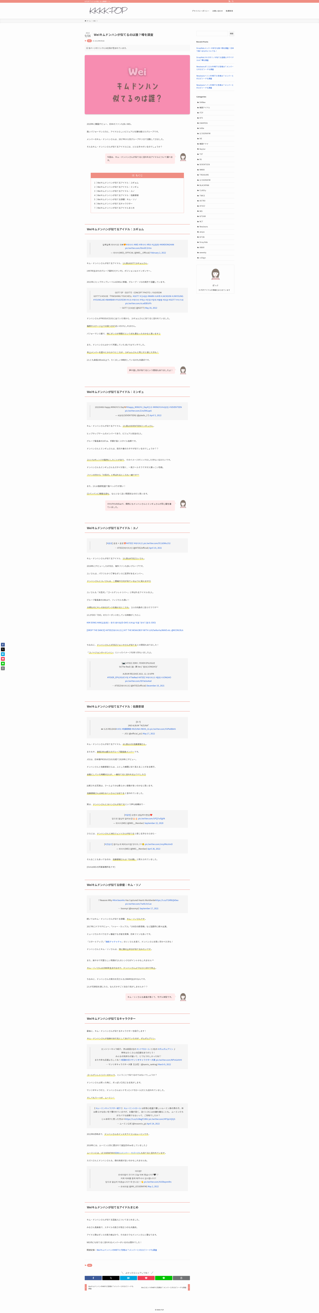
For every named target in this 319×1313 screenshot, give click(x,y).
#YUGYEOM (120, 299)
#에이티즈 (138, 543)
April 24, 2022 (153, 1123)
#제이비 (135, 299)
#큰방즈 (108, 844)
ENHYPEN (203, 123)
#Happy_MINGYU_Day (136, 407)
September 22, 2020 (153, 823)
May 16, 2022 (151, 307)
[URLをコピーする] (181, 1278)
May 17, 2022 (149, 733)
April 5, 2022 (155, 415)
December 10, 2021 (155, 685)
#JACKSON (166, 296)
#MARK (151, 296)
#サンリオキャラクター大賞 (142, 1059)
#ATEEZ (129, 543)
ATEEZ (202, 206)
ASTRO (202, 200)
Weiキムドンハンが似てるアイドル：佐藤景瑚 (118, 195)
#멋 (126, 677)
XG (200, 159)
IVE (200, 138)
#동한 (127, 814)
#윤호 (109, 543)
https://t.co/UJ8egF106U (136, 1118)
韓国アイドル (204, 107)
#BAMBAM (110, 299)
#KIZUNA (135, 728)
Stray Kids (203, 242)
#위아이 (129, 244)
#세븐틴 (165, 407)
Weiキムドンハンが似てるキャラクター (115, 203)
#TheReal (133, 677)
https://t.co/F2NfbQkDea (166, 900)
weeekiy (202, 252)
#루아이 (142, 244)
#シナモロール (143, 1048)
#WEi (136, 244)
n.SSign (202, 257)
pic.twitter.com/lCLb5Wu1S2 (156, 543)
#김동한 (155, 244)
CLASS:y (202, 190)
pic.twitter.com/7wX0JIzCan (138, 903)
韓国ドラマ (203, 143)
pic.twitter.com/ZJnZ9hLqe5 (138, 410)
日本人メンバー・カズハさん (128, 1152)
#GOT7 (136, 296)
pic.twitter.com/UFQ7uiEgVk (151, 818)
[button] (93, 1278)
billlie (201, 128)
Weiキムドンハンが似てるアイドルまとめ (116, 207)
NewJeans (203, 226)
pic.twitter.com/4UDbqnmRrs (157, 1181)
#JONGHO (166, 677)
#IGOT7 (172, 299)
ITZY (201, 112)
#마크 (129, 299)
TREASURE (204, 174)
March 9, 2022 (164, 1064)
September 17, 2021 (149, 908)
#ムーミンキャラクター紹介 (108, 1108)
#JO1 (118, 728)
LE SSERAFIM (204, 133)
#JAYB (157, 296)
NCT (201, 221)
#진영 (148, 299)
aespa (201, 232)
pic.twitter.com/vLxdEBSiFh (138, 303)
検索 (231, 33)
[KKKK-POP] (107, 11)
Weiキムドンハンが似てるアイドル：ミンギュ (118, 186)
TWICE (202, 195)
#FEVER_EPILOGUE (116, 677)
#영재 (154, 299)
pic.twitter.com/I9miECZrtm (138, 247)
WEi (89, 41)
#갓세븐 (143, 296)
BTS (201, 118)
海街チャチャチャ (114, 941)
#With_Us (145, 728)
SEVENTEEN (204, 164)
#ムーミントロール (132, 1108)
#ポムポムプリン (165, 1048)
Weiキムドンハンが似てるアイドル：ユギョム (118, 182)
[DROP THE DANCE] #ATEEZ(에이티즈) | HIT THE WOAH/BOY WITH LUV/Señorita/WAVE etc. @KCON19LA (135, 630)
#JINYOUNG (177, 296)
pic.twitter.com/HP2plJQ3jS (162, 1118)
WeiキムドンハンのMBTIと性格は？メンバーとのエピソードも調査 (127, 1249)
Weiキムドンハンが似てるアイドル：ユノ (116, 190)
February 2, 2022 (158, 252)
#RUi (149, 244)
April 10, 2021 (155, 547)
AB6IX (201, 247)
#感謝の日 (125, 1059)
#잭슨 (142, 299)
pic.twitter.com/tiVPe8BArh (163, 728)
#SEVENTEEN (175, 407)
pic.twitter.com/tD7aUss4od (138, 680)
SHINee (202, 102)
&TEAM (202, 216)
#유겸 (165, 299)
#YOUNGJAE (99, 299)
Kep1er (202, 149)
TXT (201, 154)
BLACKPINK (204, 185)
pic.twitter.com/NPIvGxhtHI (169, 1059)
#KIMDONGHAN (167, 244)
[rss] (229, 1)
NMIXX (202, 169)
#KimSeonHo (118, 900)
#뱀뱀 (159, 299)
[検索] (232, 1)
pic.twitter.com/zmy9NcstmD (159, 844)
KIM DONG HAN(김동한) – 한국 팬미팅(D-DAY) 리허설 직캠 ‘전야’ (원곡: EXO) (121, 622)
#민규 (149, 407)
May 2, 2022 (153, 1186)
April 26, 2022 (154, 848)
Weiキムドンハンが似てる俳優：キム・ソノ (118, 199)
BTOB (201, 237)
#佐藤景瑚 (126, 728)
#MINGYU (157, 407)
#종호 (158, 677)
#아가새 (179, 299)
